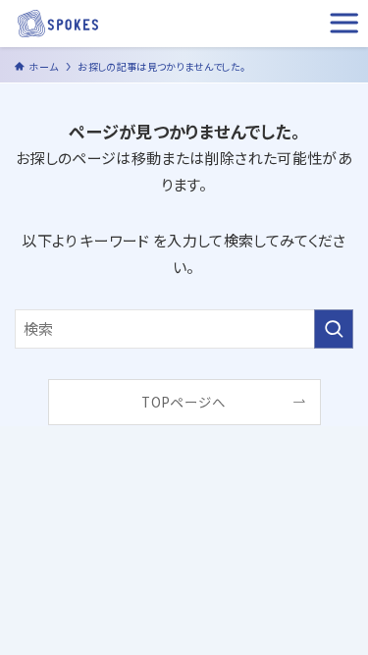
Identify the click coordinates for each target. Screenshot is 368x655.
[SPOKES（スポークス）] (58, 23)
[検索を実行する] (333, 329)
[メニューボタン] (344, 23)
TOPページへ (183, 401)
